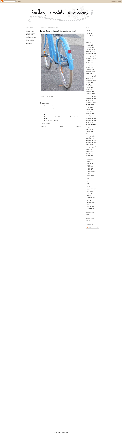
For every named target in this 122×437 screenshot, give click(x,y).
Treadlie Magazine (91, 199)
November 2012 (89, 120)
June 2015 (88, 64)
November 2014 (89, 76)
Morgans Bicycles (91, 185)
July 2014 (88, 84)
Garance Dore (90, 175)
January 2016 (89, 51)
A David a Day (90, 163)
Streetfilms (89, 195)
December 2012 (89, 118)
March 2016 (88, 47)
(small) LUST (90, 161)
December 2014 (89, 75)
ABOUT (89, 32)
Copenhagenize (91, 171)
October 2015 (89, 56)
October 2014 (89, 78)
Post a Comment (46, 123)
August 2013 (89, 104)
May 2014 (88, 87)
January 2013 (89, 117)
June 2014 (88, 86)
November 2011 (89, 142)
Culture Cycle (90, 173)
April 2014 (88, 89)
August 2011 (89, 147)
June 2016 (88, 42)
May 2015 (88, 66)
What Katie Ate (90, 206)
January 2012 (89, 138)
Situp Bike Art (90, 191)
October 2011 (89, 144)
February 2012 (89, 137)
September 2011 (90, 146)
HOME (88, 30)
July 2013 (88, 106)
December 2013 (89, 96)
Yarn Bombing (90, 208)
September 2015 (90, 58)
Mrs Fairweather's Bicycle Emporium (91, 187)
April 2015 (88, 67)
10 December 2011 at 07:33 (51, 120)
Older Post (78, 126)
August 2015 (89, 60)
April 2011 (88, 155)
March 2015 (88, 69)
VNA (88, 204)
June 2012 (88, 129)
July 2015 (88, 62)
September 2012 (90, 124)
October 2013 (89, 100)
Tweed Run (89, 200)
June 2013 (88, 107)
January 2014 (89, 95)
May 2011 (88, 153)
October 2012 (89, 122)
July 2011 (88, 149)
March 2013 (88, 113)
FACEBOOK (90, 35)
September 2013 (90, 102)
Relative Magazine (91, 190)
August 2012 (89, 126)
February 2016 (89, 49)
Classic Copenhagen (90, 166)
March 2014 (88, 91)
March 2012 (88, 135)
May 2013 (88, 109)
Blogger (66, 432)
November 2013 (89, 98)
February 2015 (89, 71)
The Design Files (91, 197)
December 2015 (89, 53)
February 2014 (89, 93)
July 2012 (88, 127)
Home (61, 126)
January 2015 (89, 73)
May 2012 (88, 131)
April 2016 (88, 46)
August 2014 (89, 82)
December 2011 (89, 140)
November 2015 (89, 55)
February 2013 (89, 115)
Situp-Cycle (90, 193)
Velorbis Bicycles (91, 202)
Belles (45, 115)
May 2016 (88, 44)
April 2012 (88, 133)
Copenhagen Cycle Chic (90, 169)
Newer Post (43, 126)
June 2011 (88, 151)
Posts (89, 227)
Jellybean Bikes (91, 177)
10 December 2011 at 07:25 (51, 110)
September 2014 (90, 80)
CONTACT (89, 34)
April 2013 (88, 111)
